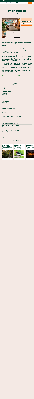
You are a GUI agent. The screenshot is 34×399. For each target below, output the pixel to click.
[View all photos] (11, 24)
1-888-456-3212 (9, 0)
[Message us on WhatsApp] (4, 0)
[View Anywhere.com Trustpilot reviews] (28, 0)
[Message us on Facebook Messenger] (5, 0)
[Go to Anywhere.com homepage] (17, 3)
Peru (17, 13)
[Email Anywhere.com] (2, 0)
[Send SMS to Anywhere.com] (3, 0)
